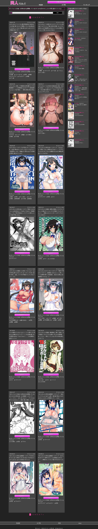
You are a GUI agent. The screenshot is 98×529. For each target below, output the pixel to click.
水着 (12, 74)
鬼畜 (55, 320)
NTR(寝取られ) (14, 320)
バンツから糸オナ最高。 (80, 68)
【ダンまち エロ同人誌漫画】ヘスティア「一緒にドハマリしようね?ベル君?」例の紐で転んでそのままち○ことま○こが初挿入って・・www (51, 396)
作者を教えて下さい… (79, 142)
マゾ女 (60, 318)
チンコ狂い (42, 72)
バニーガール (18, 74)
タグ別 (64, 5)
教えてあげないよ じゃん (80, 13)
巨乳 (26, 74)
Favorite (21, 69)
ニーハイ (53, 379)
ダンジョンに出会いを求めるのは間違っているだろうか (22, 72)
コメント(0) (32, 22)
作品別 (41, 5)
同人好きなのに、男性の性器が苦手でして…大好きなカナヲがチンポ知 (81, 89)
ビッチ (29, 196)
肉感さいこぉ (77, 133)
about (79, 523)
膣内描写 (17, 198)
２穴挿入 (29, 134)
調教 (41, 70)
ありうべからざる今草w (80, 124)
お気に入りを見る (61, 2)
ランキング (86, 5)
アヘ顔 (12, 78)
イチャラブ (13, 76)
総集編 (29, 198)
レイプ (18, 134)
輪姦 (23, 134)
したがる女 (52, 258)
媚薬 (16, 322)
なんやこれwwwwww (79, 115)
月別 (59, 523)
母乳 (12, 136)
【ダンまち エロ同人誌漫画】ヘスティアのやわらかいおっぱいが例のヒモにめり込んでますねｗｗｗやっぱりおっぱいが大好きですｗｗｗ (22, 457)
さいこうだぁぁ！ (78, 39)
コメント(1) (61, 453)
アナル (12, 134)
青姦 (28, 76)
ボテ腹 (17, 136)
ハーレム (60, 70)
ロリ (53, 196)
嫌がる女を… (24, 320)
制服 (30, 74)
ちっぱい (42, 379)
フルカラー (21, 76)
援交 (12, 196)
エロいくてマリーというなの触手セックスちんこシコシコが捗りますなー (81, 61)
